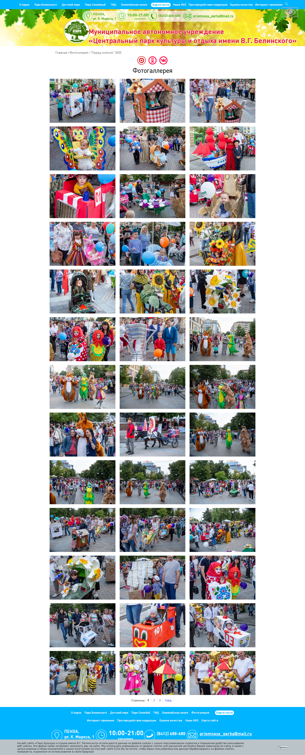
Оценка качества (241, 4)
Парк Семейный (95, 4)
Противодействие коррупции (208, 4)
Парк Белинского (45, 4)
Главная (61, 52)
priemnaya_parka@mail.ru (213, 16)
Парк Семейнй (140, 712)
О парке (24, 4)
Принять (283, 747)
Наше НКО (179, 4)
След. (168, 700)
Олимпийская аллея (134, 4)
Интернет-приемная (268, 4)
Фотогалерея (79, 52)
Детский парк (71, 4)
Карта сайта (210, 720)
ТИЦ (113, 4)
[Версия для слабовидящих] (290, 12)
